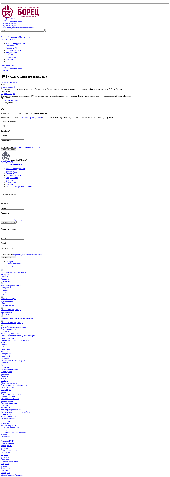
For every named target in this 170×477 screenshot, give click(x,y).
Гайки (3, 347)
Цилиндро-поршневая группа (13, 432)
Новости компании (9, 82)
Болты (3, 342)
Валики (4, 434)
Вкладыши (5, 437)
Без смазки (5, 281)
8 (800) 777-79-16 (8, 19)
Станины (5, 331)
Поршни (4, 455)
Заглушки (5, 351)
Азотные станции (8, 299)
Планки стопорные (9, 450)
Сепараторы (6, 376)
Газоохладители (8, 414)
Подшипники (7, 452)
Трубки (4, 378)
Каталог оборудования (15, 43)
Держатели (5, 349)
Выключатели (7, 401)
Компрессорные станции (11, 285)
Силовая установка (9, 387)
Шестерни (5, 473)
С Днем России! (8, 87)
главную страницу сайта (31, 117)
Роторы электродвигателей (12, 394)
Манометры (6, 407)
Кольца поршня (7, 443)
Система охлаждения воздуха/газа (15, 412)
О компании (11, 57)
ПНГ (3, 294)
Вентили (4, 363)
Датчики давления (9, 403)
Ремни (3, 392)
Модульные (6, 303)
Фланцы (4, 381)
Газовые (4, 277)
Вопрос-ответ (12, 52)
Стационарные (7, 305)
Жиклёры (5, 423)
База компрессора (8, 329)
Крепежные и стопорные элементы (16, 340)
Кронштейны (6, 356)
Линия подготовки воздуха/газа (14, 360)
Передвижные (7, 301)
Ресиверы (5, 374)
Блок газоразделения (10, 333)
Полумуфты (6, 390)
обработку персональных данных (27, 147)
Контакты (10, 59)
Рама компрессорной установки (14, 385)
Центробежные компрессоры (13, 327)
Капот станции (7, 338)
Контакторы (6, 405)
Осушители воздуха (9, 369)
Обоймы (4, 448)
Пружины (5, 457)
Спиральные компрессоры (12, 323)
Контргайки (6, 354)
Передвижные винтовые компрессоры (17, 318)
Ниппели (5, 367)
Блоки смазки (7, 421)
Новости (9, 55)
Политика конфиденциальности (19, 186)
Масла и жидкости (9, 383)
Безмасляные (6, 312)
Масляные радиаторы (10, 425)
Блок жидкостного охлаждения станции (18, 336)
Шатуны (4, 470)
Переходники (6, 372)
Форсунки (5, 468)
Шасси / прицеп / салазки (12, 475)
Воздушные (6, 274)
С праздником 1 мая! (10, 100)
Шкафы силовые (8, 396)
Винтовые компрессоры (11, 310)
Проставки (5, 430)
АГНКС (4, 292)
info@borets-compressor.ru (11, 21)
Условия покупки (13, 50)
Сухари (4, 466)
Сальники (5, 459)
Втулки (4, 345)
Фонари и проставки (10, 428)
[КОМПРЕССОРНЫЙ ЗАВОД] (22, 17)
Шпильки (5, 358)
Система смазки (8, 419)
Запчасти (10, 46)
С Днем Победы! (8, 94)
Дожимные (5, 279)
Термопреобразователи (11, 410)
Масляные (5, 314)
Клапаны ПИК (7, 441)
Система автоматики (10, 399)
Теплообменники (8, 416)
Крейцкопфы (6, 446)
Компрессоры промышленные (14, 272)
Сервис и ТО (11, 48)
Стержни (5, 464)
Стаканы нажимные (9, 461)
